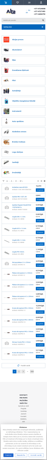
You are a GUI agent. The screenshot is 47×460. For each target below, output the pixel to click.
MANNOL (23, 419)
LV (26, 10)
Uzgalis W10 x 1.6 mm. (19, 228)
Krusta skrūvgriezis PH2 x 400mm (22, 320)
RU (29, 10)
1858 (32, 371)
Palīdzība (23, 400)
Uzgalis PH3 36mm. (18, 252)
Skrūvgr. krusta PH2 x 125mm (21, 342)
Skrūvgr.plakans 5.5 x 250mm (21, 262)
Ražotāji (23, 403)
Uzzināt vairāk (36, 455)
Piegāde (23, 408)
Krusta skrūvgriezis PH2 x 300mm (22, 308)
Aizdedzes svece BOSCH (19, 187)
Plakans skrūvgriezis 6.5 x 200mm (22, 296)
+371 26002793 (39, 14)
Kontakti (23, 395)
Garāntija (24, 411)
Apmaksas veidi (23, 406)
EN (27, 12)
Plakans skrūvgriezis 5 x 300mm (22, 273)
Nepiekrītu (21, 455)
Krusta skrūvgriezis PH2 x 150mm (22, 352)
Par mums (23, 398)
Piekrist (8, 455)
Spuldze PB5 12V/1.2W (19, 196)
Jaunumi (23, 414)
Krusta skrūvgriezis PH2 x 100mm (22, 331)
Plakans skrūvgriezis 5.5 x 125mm (22, 284)
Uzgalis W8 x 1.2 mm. (19, 216)
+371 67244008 (39, 8)
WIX (23, 421)
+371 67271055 (39, 11)
